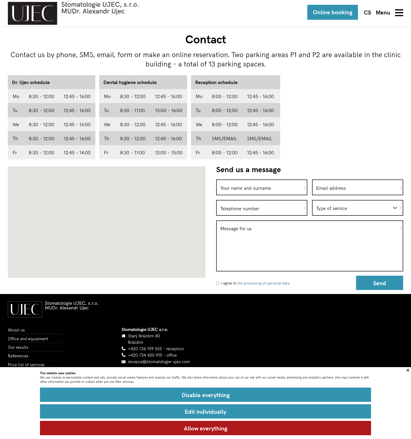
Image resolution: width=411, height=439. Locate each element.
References (18, 356)
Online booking (332, 12)
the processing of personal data (263, 282)
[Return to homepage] (73, 13)
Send (379, 283)
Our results (18, 347)
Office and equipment (28, 338)
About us (16, 330)
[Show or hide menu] (389, 12)
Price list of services (26, 364)
